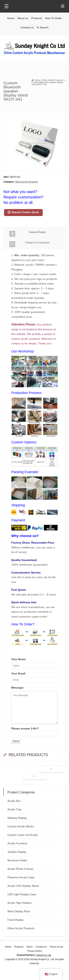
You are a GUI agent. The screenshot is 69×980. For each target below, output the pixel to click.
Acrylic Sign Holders (19, 902)
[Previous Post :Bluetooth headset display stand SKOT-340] (52, 769)
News (30, 946)
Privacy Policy (34, 951)
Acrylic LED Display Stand (23, 885)
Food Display (15, 919)
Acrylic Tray (14, 809)
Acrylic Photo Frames (20, 868)
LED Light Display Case (21, 894)
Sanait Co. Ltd (43, 955)
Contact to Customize (37, 242)
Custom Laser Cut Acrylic (22, 834)
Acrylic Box (14, 800)
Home (10, 18)
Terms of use (56, 946)
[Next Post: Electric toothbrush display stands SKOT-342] (35, 776)
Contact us (27, 27)
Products (36, 18)
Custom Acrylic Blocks (20, 826)
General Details (37, 232)
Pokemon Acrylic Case (20, 877)
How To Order (53, 18)
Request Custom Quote (25, 212)
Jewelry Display (16, 851)
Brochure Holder (17, 860)
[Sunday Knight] (34, 55)
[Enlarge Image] (34, 118)
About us (22, 18)
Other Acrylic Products (26, 181)
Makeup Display (17, 817)
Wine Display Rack (18, 911)
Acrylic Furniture (17, 843)
